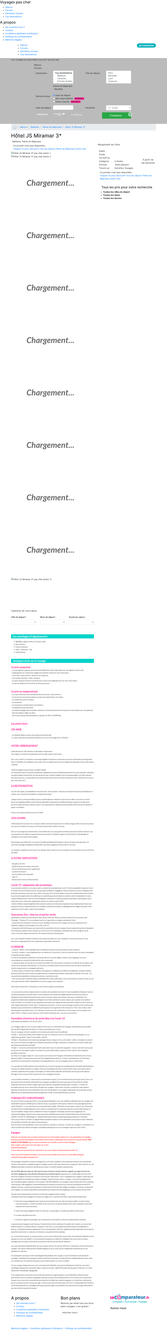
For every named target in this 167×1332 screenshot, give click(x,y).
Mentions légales (13, 39)
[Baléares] (63, 75)
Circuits (9, 10)
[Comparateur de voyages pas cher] (14, 127)
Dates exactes (62, 101)
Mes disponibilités (64, 98)
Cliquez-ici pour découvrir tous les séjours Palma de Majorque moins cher (49, 148)
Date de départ (63, 95)
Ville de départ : (19, 617)
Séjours (9, 7)
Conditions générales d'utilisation (21, 33)
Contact (9, 30)
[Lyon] (118, 78)
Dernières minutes (14, 13)
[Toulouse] (118, 81)
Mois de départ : (48, 617)
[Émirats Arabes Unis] (63, 81)
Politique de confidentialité (18, 36)
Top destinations (13, 16)
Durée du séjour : (77, 617)
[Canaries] (63, 78)
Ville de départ (93, 73)
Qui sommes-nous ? (15, 27)
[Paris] (118, 73)
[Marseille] (118, 75)
